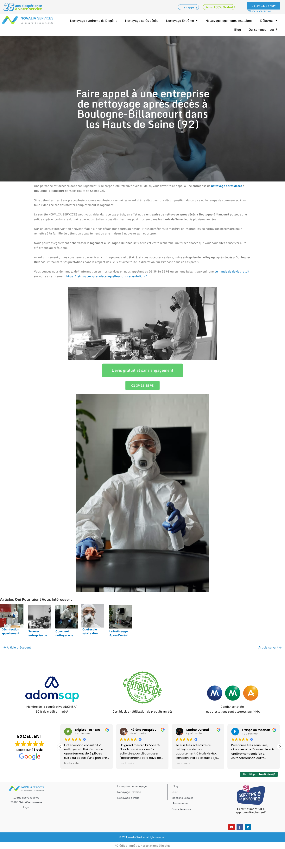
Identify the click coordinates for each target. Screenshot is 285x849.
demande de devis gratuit (231, 271)
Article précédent (17, 647)
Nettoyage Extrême (180, 20)
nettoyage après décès (226, 185)
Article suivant (270, 647)
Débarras (266, 20)
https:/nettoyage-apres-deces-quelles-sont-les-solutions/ (106, 276)
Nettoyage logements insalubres (229, 20)
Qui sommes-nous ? (263, 29)
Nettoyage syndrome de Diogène (93, 20)
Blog (237, 29)
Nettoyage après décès (141, 20)
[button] (280, 747)
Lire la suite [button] (71, 763)
